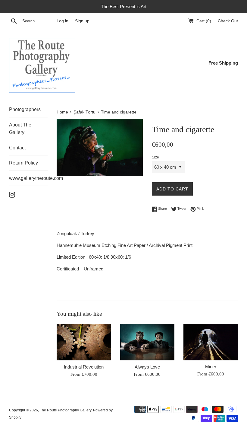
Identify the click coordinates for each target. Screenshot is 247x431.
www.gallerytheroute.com (28, 178)
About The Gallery (20, 128)
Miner (210, 366)
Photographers (25, 109)
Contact (17, 147)
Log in (62, 21)
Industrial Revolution (84, 366)
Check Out (228, 21)
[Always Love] (147, 342)
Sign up (82, 21)
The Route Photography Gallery (65, 410)
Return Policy (23, 162)
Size (155, 157)
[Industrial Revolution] (84, 342)
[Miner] (210, 342)
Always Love (147, 366)
